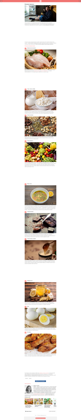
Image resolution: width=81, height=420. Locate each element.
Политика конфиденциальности (41, 415)
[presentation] (55, 404)
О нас (35, 415)
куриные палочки (37, 70)
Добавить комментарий (52, 411)
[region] (40, 33)
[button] (1, 1)
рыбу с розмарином (44, 70)
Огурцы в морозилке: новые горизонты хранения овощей (47, 406)
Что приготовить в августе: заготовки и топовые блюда (28, 406)
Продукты (30, 378)
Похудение (26, 378)
